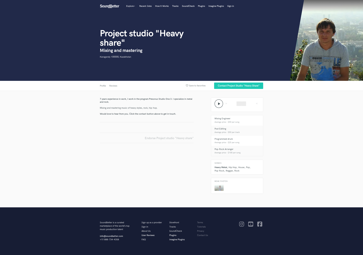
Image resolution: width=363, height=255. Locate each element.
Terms (200, 222)
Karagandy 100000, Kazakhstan (115, 57)
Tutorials (201, 227)
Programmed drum (224, 139)
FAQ (144, 239)
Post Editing (220, 129)
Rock (236, 170)
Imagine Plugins (216, 6)
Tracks (175, 6)
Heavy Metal (221, 167)
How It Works (162, 6)
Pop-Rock (219, 170)
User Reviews (148, 235)
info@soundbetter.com (111, 236)
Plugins (201, 6)
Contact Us (202, 235)
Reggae (229, 170)
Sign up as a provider (152, 222)
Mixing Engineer (222, 118)
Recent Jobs (145, 6)
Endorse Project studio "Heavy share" (169, 138)
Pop (248, 167)
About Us (146, 231)
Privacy (200, 231)
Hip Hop (233, 167)
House (241, 167)
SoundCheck (188, 6)
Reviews (113, 86)
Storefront (174, 222)
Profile (103, 86)
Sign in (230, 6)
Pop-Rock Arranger (224, 149)
